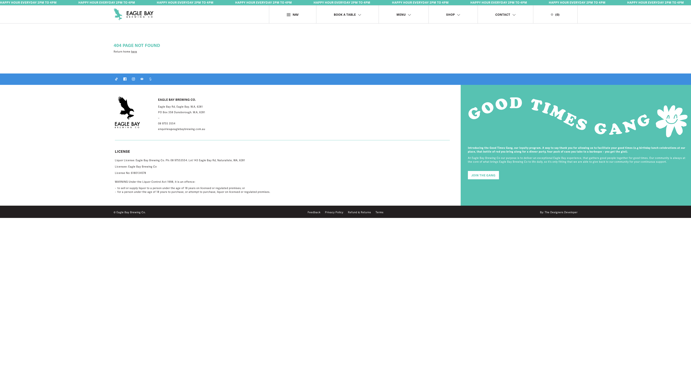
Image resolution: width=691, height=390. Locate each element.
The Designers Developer (561, 212)
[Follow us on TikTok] (116, 79)
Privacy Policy (334, 212)
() (557, 15)
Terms (380, 212)
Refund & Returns (359, 212)
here (134, 51)
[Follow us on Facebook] (124, 79)
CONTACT (502, 14)
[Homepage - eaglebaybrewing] (191, 15)
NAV (296, 15)
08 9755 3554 (166, 123)
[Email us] (141, 79)
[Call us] (150, 79)
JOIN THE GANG (483, 175)
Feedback (314, 212)
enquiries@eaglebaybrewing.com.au (181, 129)
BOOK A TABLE (345, 14)
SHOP (450, 14)
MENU (401, 14)
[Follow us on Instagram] (133, 79)
